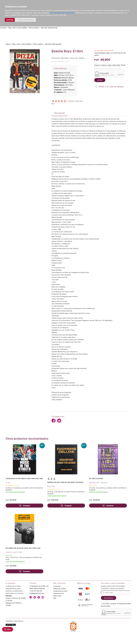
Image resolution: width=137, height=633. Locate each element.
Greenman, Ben (94, 482)
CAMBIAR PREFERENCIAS (25, 20)
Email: (123, 65)
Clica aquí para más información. (62, 13)
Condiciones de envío (60, 591)
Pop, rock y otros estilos (17, 28)
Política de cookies (59, 588)
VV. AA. (8, 482)
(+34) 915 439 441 (35, 591)
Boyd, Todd (51, 486)
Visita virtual (57, 596)
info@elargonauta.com (36, 593)
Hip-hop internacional (49, 28)
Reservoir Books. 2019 (60, 61)
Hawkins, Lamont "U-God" (14, 552)
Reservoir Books (67, 78)
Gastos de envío (58, 593)
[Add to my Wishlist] (96, 86)
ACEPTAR (9, 20)
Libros (4, 28)
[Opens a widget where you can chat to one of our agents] (7, 629)
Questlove (104, 482)
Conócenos (57, 586)
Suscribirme (108, 598)
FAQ (54, 598)
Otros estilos (34, 28)
